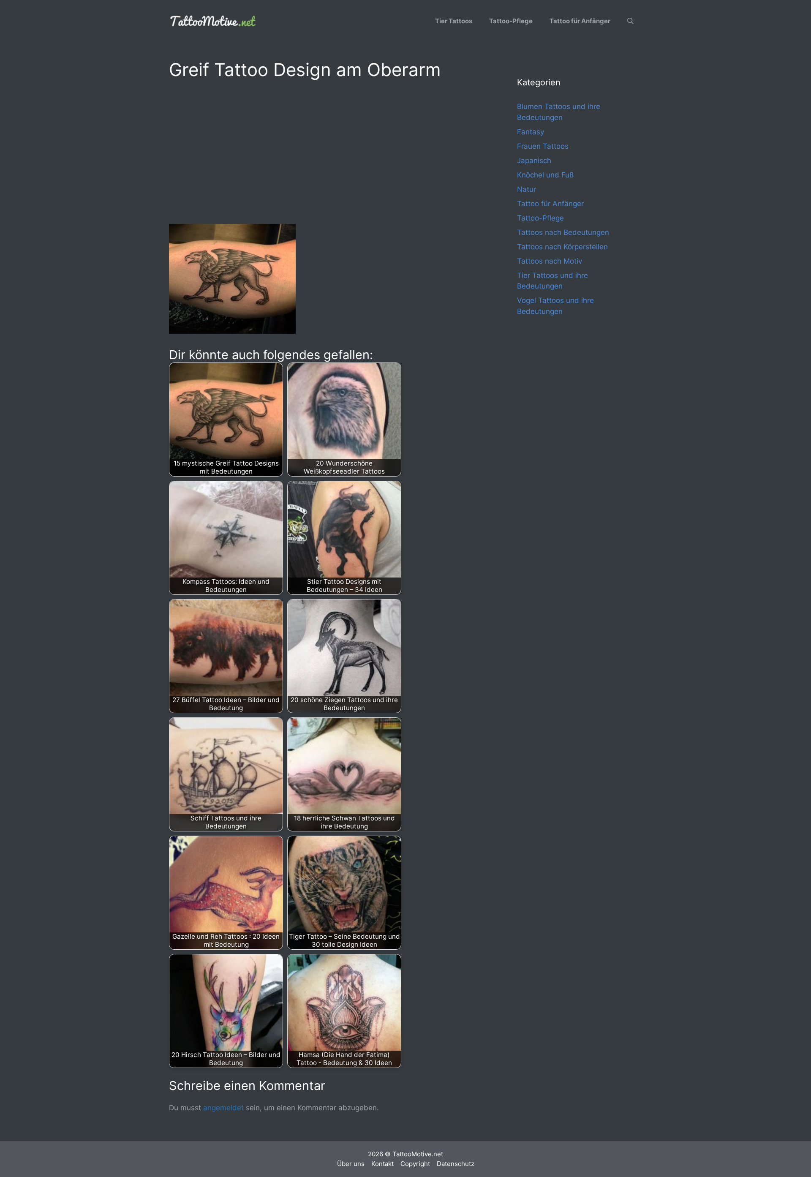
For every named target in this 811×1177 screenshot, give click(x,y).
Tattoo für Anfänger (580, 21)
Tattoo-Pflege (511, 21)
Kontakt (382, 1164)
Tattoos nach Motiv (549, 261)
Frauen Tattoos (543, 146)
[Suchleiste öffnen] (630, 21)
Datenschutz (455, 1164)
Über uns (351, 1164)
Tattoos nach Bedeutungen (563, 232)
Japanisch (534, 160)
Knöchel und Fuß (545, 175)
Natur (526, 189)
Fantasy (530, 132)
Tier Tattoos (453, 21)
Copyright (415, 1164)
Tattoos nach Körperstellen (562, 246)
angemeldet (223, 1107)
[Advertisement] (326, 150)
